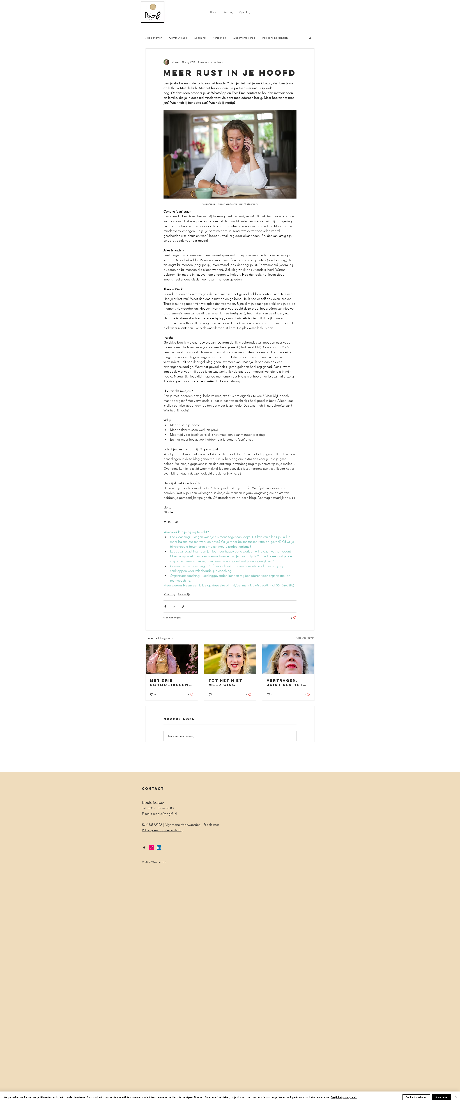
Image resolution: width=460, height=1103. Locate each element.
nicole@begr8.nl (165, 814)
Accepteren (441, 1097)
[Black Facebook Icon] (144, 847)
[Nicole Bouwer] (230, 659)
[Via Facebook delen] (165, 606)
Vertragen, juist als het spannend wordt (285, 682)
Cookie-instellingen (416, 1097)
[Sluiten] (456, 1097)
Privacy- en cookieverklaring (162, 830)
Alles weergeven (305, 637)
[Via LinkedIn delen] (174, 606)
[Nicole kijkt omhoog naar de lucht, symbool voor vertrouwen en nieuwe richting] (288, 659)
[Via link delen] (183, 606)
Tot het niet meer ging (225, 682)
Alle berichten (154, 37)
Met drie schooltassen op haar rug (169, 682)
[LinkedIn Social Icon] (159, 847)
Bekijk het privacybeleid (344, 1097)
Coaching (200, 37)
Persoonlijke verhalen (275, 37)
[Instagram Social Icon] (151, 847)
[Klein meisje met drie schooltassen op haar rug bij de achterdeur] (172, 659)
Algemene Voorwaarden (183, 825)
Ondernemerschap (244, 37)
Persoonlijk (219, 37)
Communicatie (178, 37)
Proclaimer (211, 825)
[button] (310, 37)
